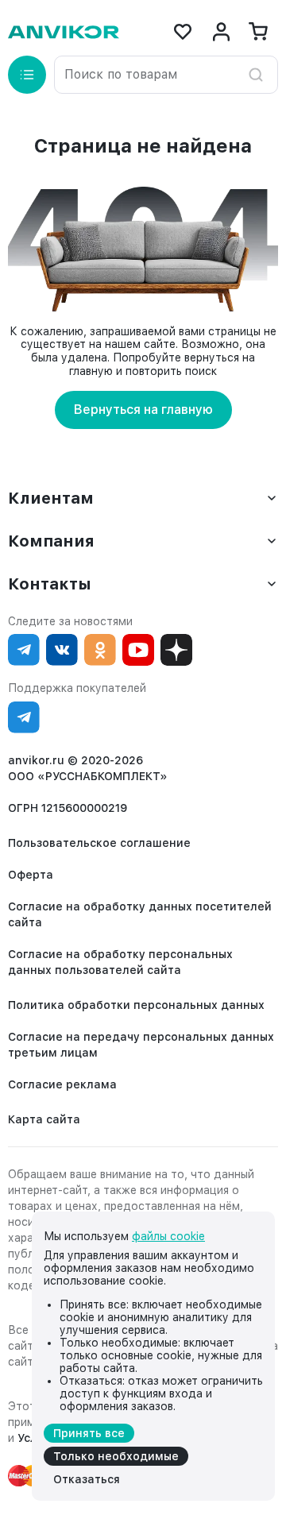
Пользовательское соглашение (99, 843)
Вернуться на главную (143, 409)
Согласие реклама (62, 1084)
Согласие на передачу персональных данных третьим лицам (141, 1044)
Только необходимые (116, 1456)
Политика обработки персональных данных (136, 1005)
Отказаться (86, 1479)
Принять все (89, 1433)
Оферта (30, 874)
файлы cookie (168, 1236)
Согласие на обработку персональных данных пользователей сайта (120, 962)
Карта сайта (44, 1119)
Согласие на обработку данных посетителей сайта (140, 914)
